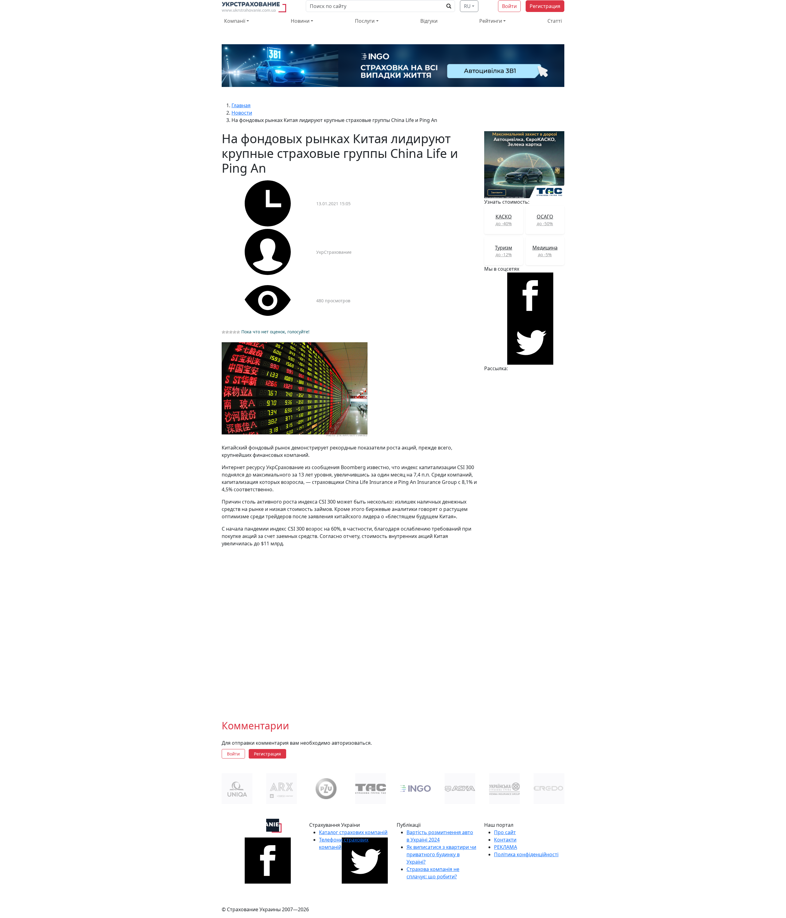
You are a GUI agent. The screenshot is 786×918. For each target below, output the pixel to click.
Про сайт (505, 832)
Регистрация (545, 6)
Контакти (505, 839)
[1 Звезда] (223, 332)
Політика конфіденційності (526, 854)
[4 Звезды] (234, 332)
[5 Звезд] (238, 332)
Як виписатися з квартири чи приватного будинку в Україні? (441, 854)
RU (467, 6)
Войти (509, 6)
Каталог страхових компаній (353, 832)
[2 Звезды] (227, 332)
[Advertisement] (349, 628)
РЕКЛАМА (505, 847)
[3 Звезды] (231, 332)
